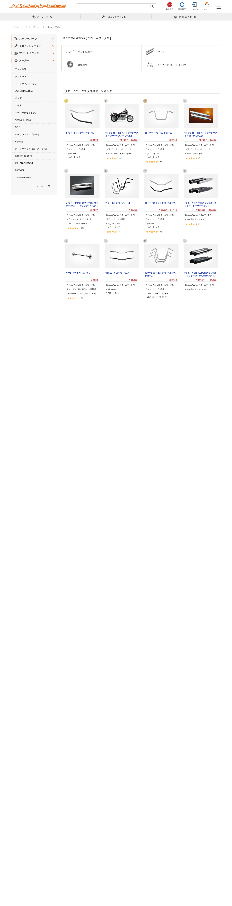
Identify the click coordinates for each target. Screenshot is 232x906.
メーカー (24, 60)
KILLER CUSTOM (24, 163)
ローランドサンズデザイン (28, 134)
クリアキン (20, 76)
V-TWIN (19, 141)
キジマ (18, 97)
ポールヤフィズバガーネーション (31, 148)
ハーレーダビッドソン (26, 112)
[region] (116, 27)
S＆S (17, 127)
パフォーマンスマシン (26, 83)
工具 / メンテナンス (30, 46)
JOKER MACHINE (24, 90)
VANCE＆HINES (23, 119)
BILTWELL (20, 170)
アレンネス (20, 69)
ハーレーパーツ (28, 38)
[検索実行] (152, 6)
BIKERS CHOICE (24, 156)
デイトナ (19, 105)
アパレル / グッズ (29, 53)
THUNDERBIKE (23, 177)
